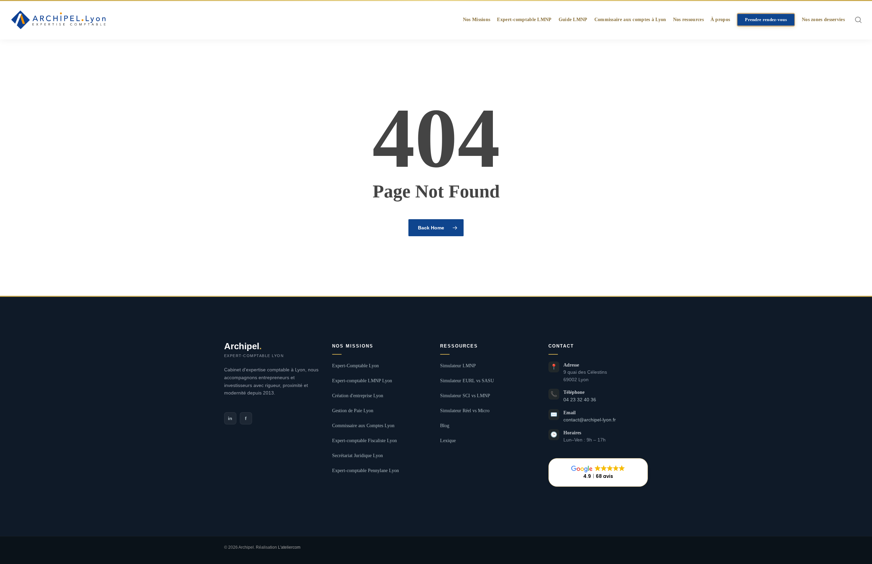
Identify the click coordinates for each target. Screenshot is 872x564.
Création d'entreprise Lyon (357, 395)
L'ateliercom (289, 547)
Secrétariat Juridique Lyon (357, 455)
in (230, 418)
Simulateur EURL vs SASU (467, 380)
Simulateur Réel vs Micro (464, 410)
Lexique (448, 440)
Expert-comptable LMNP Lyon (362, 380)
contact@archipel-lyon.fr (589, 419)
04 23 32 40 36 (579, 399)
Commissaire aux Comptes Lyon (363, 425)
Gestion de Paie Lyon (352, 410)
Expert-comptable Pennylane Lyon (365, 470)
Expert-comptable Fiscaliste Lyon (364, 440)
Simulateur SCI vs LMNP (465, 395)
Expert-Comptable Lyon (355, 365)
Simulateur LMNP (458, 365)
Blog (444, 425)
